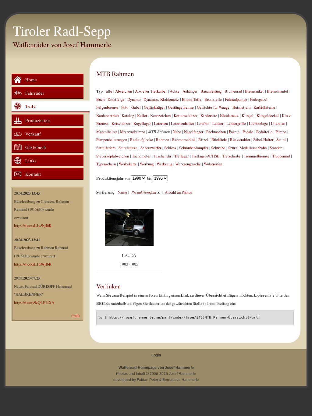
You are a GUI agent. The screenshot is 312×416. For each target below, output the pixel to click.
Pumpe (280, 131)
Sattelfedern (105, 147)
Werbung (147, 164)
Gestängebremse (181, 107)
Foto (124, 107)
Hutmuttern (241, 107)
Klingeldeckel (268, 115)
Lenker (217, 123)
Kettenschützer (185, 115)
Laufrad (203, 123)
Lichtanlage (258, 123)
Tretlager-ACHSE (205, 156)
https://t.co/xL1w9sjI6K (32, 225)
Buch (100, 99)
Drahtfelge (116, 99)
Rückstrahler (240, 139)
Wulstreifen (213, 164)
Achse (174, 91)
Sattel (281, 139)
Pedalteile (264, 131)
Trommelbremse (256, 156)
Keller (142, 115)
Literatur (278, 123)
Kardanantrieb (107, 115)
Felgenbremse (107, 107)
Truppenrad (281, 156)
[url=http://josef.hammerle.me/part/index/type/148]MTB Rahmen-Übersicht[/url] (179, 317)
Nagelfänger (193, 131)
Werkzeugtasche (188, 164)
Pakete (234, 131)
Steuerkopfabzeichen (112, 156)
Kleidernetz (229, 115)
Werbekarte (128, 164)
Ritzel (203, 139)
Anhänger (190, 91)
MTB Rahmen (115, 73)
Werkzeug (164, 164)
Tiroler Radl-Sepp (62, 30)
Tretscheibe (231, 156)
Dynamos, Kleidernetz (161, 99)
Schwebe (218, 147)
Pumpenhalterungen (111, 139)
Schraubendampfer (193, 147)
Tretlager (181, 156)
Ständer (276, 147)
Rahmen (162, 139)
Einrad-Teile (191, 99)
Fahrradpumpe (236, 99)
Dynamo (133, 99)
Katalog (128, 115)
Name (122, 192)
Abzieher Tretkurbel (151, 91)
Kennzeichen (160, 115)
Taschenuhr (162, 156)
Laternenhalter (182, 123)
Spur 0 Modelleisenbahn (247, 147)
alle (109, 91)
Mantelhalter (106, 131)
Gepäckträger (154, 107)
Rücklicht (219, 139)
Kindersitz (208, 115)
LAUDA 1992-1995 (129, 259)
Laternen (161, 123)
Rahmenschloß (183, 139)
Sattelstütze (128, 147)
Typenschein (106, 164)
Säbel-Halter (263, 139)
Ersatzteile (213, 99)
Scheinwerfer (150, 147)
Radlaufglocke (141, 139)
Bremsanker (254, 91)
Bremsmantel (277, 91)
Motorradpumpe (132, 131)
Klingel (248, 115)
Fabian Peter (147, 380)
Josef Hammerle (182, 374)
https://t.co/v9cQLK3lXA (34, 302)
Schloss (170, 147)
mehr (75, 315)
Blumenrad (233, 91)
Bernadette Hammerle (180, 380)
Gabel (136, 107)
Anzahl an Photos (178, 192)
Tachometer (141, 156)
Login (156, 355)
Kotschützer (121, 123)
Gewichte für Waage (213, 107)
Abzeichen (123, 91)
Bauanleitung (211, 91)
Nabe (177, 131)
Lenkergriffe (236, 123)
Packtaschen (216, 131)
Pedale (248, 131)
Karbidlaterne (264, 107)
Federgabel (259, 99)
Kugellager (142, 123)
